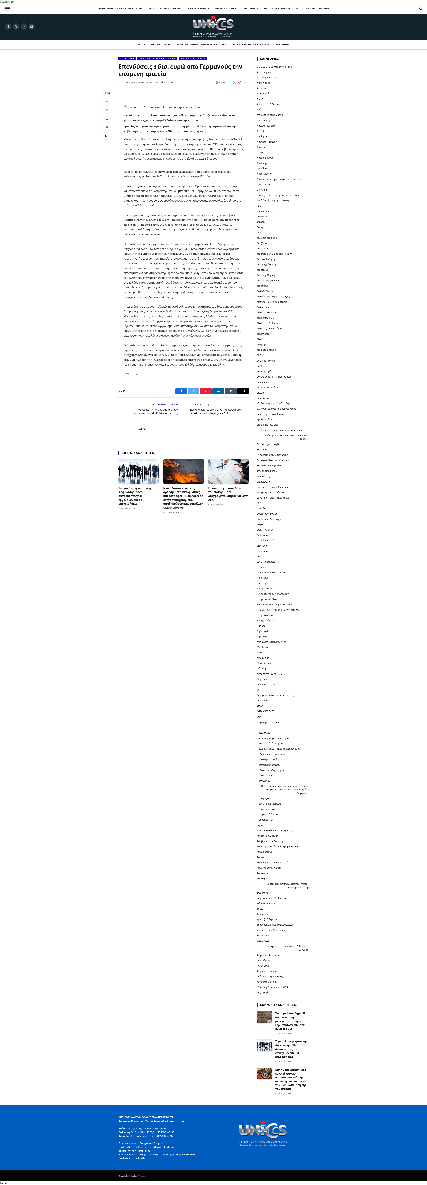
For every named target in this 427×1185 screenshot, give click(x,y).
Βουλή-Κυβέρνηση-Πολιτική (273, 200)
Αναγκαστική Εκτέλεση (269, 104)
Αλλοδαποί (263, 93)
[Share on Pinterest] (239, 82)
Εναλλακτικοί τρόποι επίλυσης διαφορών (279, 430)
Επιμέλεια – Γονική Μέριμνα (272, 487)
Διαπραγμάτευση (266, 264)
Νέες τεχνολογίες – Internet (272, 673)
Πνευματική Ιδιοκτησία (270, 743)
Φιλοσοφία (263, 965)
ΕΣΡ (259, 503)
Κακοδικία (262, 577)
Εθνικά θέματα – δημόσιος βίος (274, 376)
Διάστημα (262, 269)
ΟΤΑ (259, 716)
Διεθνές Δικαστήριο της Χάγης (273, 296)
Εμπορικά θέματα (198, 8)
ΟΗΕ (259, 689)
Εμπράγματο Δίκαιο (226, 8)
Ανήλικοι (262, 109)
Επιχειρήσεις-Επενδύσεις (192, 58)
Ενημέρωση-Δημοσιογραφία (272, 454)
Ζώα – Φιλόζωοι (265, 529)
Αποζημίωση (251, 8)
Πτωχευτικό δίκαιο (267, 814)
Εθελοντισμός (264, 371)
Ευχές (260, 524)
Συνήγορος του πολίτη (269, 867)
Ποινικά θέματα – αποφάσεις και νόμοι (120, 8)
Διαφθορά (262, 285)
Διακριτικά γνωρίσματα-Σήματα (274, 253)
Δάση (260, 227)
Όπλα (260, 705)
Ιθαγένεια (262, 551)
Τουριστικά (263, 914)
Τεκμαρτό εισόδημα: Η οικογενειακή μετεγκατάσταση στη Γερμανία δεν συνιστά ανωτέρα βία (290, 1021)
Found (3, 1183)
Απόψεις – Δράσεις (267, 141)
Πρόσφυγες (263, 798)
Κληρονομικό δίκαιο (268, 599)
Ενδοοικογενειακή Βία (269, 444)
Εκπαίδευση (263, 398)
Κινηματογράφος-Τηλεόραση (273, 593)
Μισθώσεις (263, 647)
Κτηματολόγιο (265, 615)
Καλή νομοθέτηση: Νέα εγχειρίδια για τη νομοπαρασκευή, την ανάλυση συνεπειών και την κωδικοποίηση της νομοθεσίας (291, 1079)
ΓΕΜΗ (260, 205)
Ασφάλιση (262, 168)
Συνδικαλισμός (265, 851)
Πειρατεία (262, 727)
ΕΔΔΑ (259, 366)
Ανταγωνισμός (265, 120)
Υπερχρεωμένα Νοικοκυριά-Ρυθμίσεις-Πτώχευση (287, 948)
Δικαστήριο (263, 333)
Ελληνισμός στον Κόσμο (270, 414)
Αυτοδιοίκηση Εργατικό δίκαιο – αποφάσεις (281, 179)
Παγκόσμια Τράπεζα (268, 722)
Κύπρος (261, 625)
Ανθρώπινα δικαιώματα (270, 114)
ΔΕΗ (259, 232)
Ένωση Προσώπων (267, 470)
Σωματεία (262, 892)
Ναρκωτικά (263, 657)
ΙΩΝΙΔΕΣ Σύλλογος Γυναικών (272, 572)
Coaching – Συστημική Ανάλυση (274, 66)
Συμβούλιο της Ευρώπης (270, 841)
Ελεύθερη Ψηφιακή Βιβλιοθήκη (274, 403)
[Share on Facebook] (229, 82)
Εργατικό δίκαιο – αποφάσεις (165, 8)
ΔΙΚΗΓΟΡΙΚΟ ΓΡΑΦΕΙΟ (160, 44)
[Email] (106, 136)
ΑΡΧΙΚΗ (141, 44)
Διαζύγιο (262, 243)
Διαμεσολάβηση (266, 259)
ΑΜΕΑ (260, 98)
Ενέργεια (262, 449)
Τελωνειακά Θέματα (268, 903)
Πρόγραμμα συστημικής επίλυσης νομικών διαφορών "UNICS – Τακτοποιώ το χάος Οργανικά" (285, 790)
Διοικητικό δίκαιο (266, 349)
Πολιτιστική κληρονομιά (270, 770)
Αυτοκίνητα (263, 184)
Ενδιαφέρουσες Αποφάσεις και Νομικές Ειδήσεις (287, 437)
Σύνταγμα (262, 873)
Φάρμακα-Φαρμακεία (269, 955)
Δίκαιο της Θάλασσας (269, 323)
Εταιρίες (261, 508)
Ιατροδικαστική (265, 540)
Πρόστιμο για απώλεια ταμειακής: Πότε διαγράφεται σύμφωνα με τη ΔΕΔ (228, 493)
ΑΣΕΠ (260, 152)
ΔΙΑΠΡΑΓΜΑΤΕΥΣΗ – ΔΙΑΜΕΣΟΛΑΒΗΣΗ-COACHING (201, 44)
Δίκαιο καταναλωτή (267, 312)
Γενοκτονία (263, 216)
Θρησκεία (262, 535)
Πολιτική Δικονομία (267, 759)
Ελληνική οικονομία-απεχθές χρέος (157, 58)
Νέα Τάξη (262, 668)
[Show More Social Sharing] (246, 82)
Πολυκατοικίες (265, 775)
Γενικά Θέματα (127, 58)
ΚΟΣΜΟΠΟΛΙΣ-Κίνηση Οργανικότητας (278, 609)
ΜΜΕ (260, 652)
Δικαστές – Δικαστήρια (269, 328)
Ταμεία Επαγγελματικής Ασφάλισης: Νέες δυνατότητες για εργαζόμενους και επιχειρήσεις (135, 495)
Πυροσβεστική (265, 819)
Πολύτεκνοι (263, 780)
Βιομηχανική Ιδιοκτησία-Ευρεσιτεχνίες (279, 195)
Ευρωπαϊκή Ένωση (267, 513)
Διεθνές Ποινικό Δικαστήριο (272, 301)
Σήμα (260, 825)
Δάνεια (261, 221)
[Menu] (7, 8)
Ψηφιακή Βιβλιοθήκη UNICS (272, 987)
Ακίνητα (261, 88)
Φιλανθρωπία (264, 960)
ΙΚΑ (259, 556)
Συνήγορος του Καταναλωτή (272, 862)
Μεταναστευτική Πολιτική (271, 641)
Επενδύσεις (263, 476)
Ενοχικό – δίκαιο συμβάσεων (312, 8)
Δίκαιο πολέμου (265, 317)
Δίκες (260, 339)
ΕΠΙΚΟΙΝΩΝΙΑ (282, 44)
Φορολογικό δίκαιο (267, 971)
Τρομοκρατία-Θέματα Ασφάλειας (275, 924)
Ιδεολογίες (263, 545)
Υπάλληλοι (263, 940)
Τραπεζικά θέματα (267, 919)
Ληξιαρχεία (263, 631)
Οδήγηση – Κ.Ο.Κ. (266, 684)
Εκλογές (261, 392)
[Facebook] (106, 101)
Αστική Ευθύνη (265, 157)
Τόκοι (260, 908)
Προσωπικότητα (266, 809)
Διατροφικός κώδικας (268, 280)
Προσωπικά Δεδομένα (269, 803)
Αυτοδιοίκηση (264, 173)
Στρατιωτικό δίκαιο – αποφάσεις (275, 830)
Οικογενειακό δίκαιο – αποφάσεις (275, 695)
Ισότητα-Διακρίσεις (268, 561)
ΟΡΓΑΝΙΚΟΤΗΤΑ (265, 711)
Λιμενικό (262, 636)
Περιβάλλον (263, 732)
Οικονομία (263, 700)
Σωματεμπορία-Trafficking (271, 898)
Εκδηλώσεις (263, 382)
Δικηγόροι (262, 344)
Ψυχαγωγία (263, 992)
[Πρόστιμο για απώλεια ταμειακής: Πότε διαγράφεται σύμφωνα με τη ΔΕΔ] (228, 471)
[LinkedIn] (106, 118)
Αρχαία (261, 147)
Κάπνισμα (262, 583)
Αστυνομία (263, 163)
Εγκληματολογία (266, 360)
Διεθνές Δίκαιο (265, 291)
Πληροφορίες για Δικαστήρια (273, 738)
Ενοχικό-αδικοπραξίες (277, 8)
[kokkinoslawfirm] (213, 27)
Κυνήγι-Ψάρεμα (266, 620)
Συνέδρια (262, 857)
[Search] (420, 8)
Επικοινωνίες (264, 481)
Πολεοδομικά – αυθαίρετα (271, 754)
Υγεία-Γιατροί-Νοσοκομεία (271, 930)
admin (131, 82)
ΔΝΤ (259, 355)
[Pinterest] (106, 127)
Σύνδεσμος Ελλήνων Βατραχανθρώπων (278, 846)
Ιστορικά (262, 567)
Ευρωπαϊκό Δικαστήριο (269, 519)
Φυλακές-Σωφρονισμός (270, 976)
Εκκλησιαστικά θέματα (269, 387)
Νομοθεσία (263, 679)
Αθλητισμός (263, 82)
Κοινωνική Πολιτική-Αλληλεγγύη (275, 604)
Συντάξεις (262, 878)
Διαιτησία (262, 248)
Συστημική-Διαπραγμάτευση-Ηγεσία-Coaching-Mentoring (288, 885)
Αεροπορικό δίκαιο (267, 77)
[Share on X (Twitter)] (234, 82)
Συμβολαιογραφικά (267, 835)
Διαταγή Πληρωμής (267, 275)
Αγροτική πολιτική (267, 72)
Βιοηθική (262, 189)
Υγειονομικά (263, 935)
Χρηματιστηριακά (267, 981)
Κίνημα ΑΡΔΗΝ (265, 588)
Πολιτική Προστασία (268, 764)
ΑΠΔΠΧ (260, 131)
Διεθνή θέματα (265, 307)
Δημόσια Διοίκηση (267, 237)
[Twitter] (106, 110)
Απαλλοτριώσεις (266, 125)
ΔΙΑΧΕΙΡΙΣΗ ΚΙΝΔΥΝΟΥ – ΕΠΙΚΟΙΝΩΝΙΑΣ (252, 44)
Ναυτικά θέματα (266, 663)
